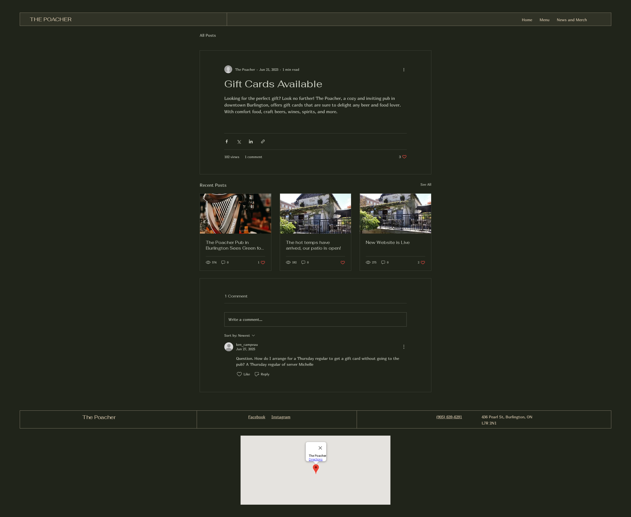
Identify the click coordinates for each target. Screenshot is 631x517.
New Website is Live (388, 242)
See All (426, 184)
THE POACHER (50, 19)
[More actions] (404, 69)
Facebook (256, 416)
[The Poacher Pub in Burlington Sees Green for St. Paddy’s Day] (235, 214)
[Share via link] (263, 141)
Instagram (280, 416)
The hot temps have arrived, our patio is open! (313, 245)
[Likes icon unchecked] (239, 374)
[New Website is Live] (395, 214)
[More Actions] (404, 347)
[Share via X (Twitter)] (238, 141)
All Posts (208, 35)
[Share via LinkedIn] (250, 141)
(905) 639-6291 (449, 416)
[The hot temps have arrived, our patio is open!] (315, 214)
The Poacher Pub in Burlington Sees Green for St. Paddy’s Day (234, 245)
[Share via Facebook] (226, 141)
